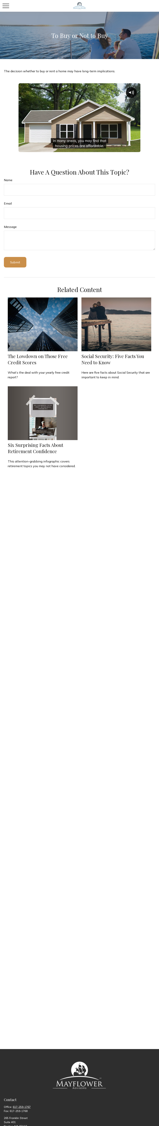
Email (8, 203)
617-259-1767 (22, 1107)
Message (10, 227)
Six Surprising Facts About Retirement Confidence (35, 448)
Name (8, 180)
